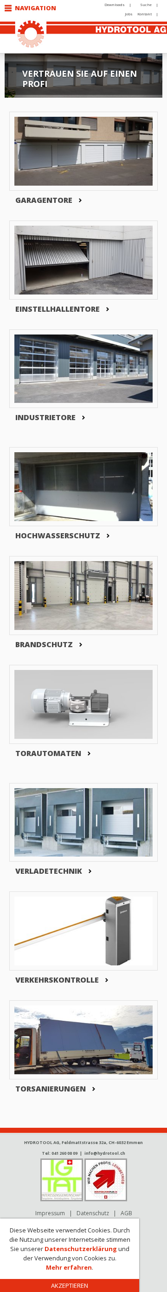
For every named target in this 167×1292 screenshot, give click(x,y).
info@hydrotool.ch (104, 1153)
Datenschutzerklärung (81, 1249)
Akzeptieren (69, 1285)
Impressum (50, 1213)
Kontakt (144, 13)
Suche (146, 4)
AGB (126, 1213)
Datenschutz (93, 1213)
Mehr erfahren (69, 1267)
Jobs (129, 13)
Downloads (114, 4)
